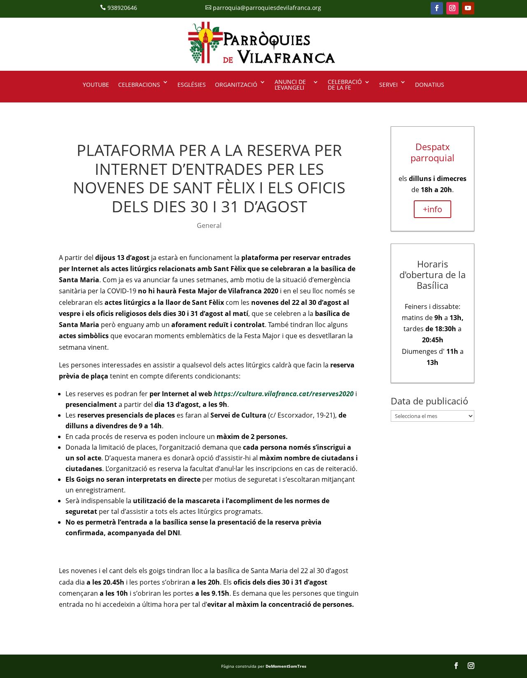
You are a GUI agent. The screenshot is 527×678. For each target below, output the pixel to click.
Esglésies (191, 84)
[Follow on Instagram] (452, 8)
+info (432, 209)
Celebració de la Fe (345, 85)
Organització (236, 84)
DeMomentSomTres (286, 666)
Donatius (429, 84)
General (209, 225)
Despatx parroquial (432, 151)
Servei (388, 84)
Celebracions (139, 84)
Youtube (96, 84)
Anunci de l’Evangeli (290, 85)
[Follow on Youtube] (468, 8)
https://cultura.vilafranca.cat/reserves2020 (284, 393)
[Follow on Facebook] (437, 8)
